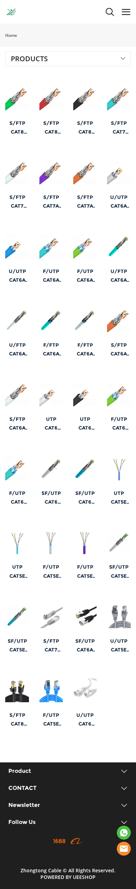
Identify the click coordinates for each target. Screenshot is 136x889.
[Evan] (124, 833)
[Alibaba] (77, 841)
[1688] (59, 841)
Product (19, 771)
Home (11, 35)
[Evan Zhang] (124, 849)
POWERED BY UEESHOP (68, 877)
